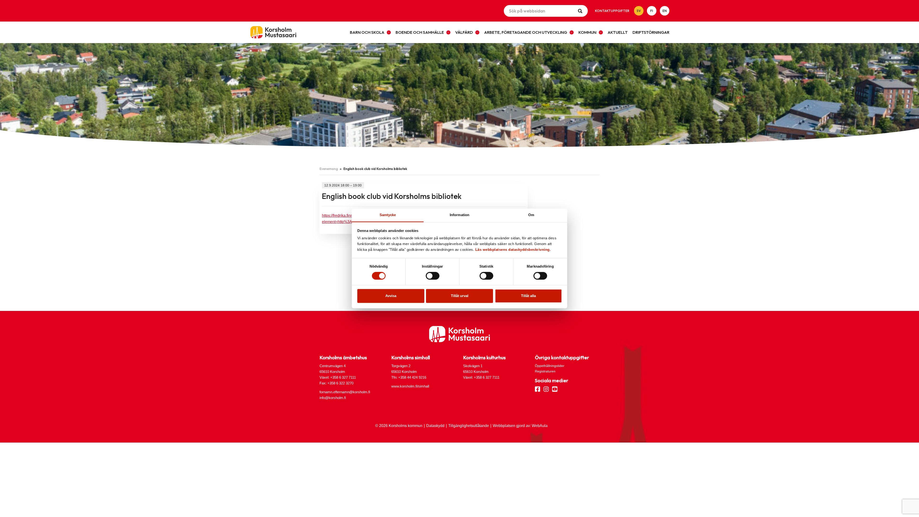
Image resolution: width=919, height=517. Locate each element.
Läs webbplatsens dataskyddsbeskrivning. (513, 249)
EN (664, 11)
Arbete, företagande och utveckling (525, 32)
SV (639, 11)
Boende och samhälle (420, 32)
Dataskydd (435, 426)
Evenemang (328, 169)
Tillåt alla (528, 296)
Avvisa (390, 296)
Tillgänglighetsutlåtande (468, 426)
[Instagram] (546, 388)
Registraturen (545, 371)
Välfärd (464, 32)
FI (651, 11)
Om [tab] (531, 215)
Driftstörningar (651, 32)
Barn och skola (367, 32)
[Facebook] (537, 388)
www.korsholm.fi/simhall (410, 386)
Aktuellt (618, 32)
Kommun (587, 32)
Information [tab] (459, 215)
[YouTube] (554, 388)
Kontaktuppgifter (612, 11)
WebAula (540, 426)
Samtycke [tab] (388, 215)
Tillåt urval (459, 296)
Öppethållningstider (549, 366)
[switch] (432, 276)
